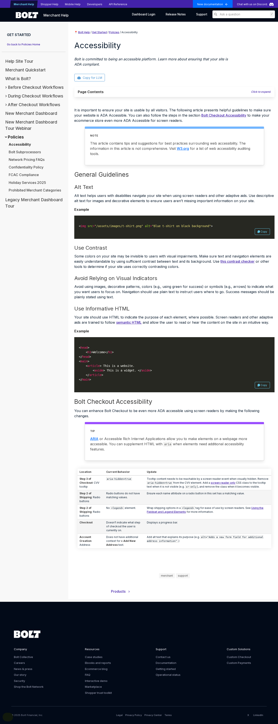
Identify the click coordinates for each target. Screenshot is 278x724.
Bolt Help (84, 32)
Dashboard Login (143, 14)
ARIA (94, 439)
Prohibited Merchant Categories (35, 190)
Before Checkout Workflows (36, 87)
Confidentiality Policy (26, 167)
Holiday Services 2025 (27, 182)
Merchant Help (56, 15)
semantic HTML (129, 322)
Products (120, 591)
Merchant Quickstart (25, 70)
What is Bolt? (18, 78)
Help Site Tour (19, 61)
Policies (16, 137)
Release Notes (176, 14)
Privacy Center (153, 715)
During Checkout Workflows (35, 96)
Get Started (99, 32)
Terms (168, 715)
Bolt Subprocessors (25, 152)
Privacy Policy (133, 715)
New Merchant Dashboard (31, 113)
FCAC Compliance (24, 175)
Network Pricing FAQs (27, 159)
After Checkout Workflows (34, 104)
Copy (264, 231)
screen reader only (223, 482)
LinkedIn (258, 715)
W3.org (183, 148)
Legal (119, 715)
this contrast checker (237, 261)
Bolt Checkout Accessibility (223, 115)
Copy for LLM (92, 77)
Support (201, 14)
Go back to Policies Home (23, 44)
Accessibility (20, 144)
